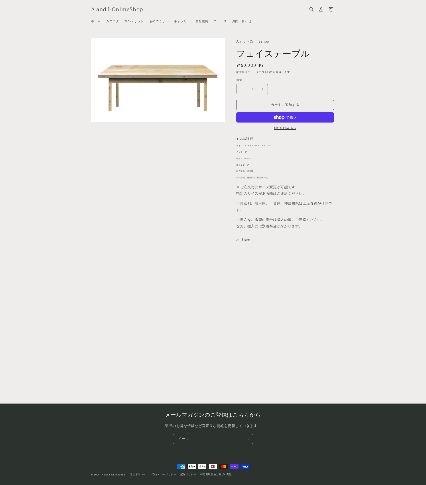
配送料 (240, 72)
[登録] (248, 439)
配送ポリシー (188, 474)
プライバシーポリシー (163, 474)
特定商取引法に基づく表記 (215, 474)
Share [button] (245, 240)
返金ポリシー (138, 474)
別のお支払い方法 (285, 128)
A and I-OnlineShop (113, 474)
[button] (158, 21)
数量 (239, 80)
